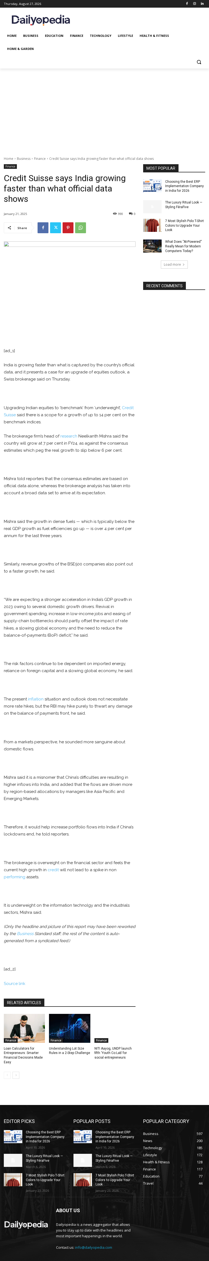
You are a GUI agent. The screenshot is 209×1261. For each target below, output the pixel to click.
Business (23, 158)
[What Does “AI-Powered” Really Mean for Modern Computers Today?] (152, 246)
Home (8, 158)
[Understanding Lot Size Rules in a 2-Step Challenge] (69, 1028)
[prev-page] (7, 1075)
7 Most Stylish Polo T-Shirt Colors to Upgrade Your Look (184, 225)
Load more (172, 264)
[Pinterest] (68, 227)
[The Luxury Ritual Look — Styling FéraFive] (152, 206)
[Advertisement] (104, 109)
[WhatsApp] (80, 227)
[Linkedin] (202, 4)
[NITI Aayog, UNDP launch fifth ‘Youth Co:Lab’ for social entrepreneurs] (115, 1028)
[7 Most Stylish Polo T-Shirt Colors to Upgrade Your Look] (152, 225)
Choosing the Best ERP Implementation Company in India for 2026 (184, 186)
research (68, 436)
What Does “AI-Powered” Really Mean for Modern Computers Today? (183, 246)
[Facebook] (187, 4)
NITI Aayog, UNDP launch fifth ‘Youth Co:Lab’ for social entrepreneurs (113, 1053)
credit (53, 869)
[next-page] (16, 1075)
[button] (198, 62)
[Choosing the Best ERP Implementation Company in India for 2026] (152, 186)
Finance (40, 158)
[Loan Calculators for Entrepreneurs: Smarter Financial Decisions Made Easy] (24, 1028)
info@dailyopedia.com (93, 1247)
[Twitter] (55, 227)
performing (14, 876)
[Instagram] (194, 4)
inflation (36, 699)
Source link (14, 983)
